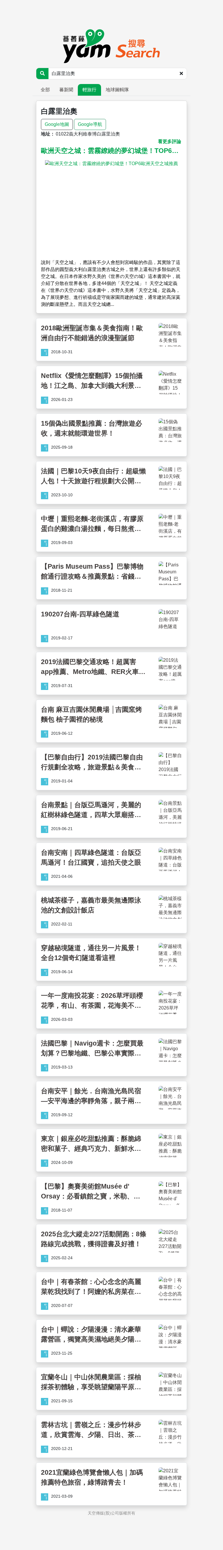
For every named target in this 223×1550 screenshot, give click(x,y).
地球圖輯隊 (117, 89)
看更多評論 (169, 141)
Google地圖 (57, 124)
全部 (45, 89)
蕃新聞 (66, 89)
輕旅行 (89, 89)
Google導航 (90, 124)
